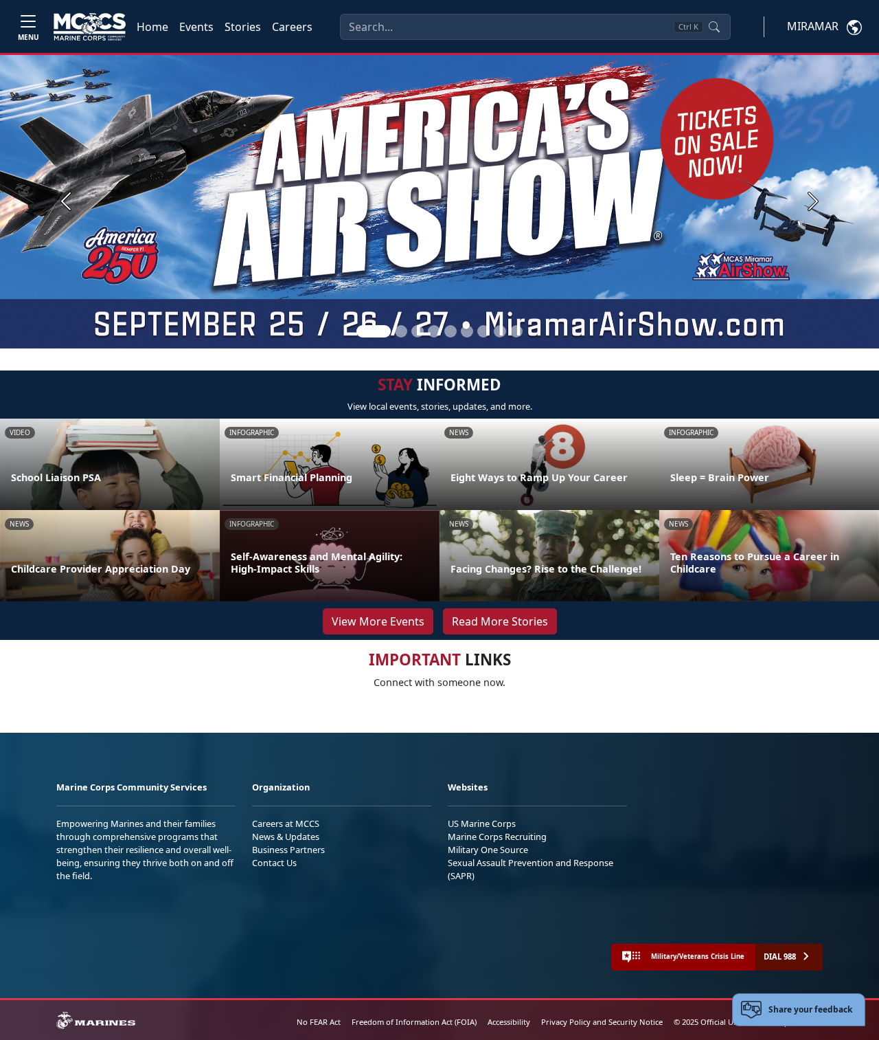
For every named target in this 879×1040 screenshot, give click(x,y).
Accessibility (509, 1022)
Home (152, 26)
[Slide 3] (417, 331)
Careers (292, 26)
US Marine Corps (482, 823)
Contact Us (274, 862)
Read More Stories (500, 621)
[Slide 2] (401, 331)
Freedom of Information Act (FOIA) (414, 1022)
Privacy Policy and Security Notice (602, 1022)
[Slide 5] (450, 331)
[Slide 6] (467, 331)
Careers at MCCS (285, 823)
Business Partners (288, 849)
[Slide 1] (373, 331)
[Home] (90, 27)
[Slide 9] (516, 331)
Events (196, 26)
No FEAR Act (319, 1022)
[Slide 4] (434, 331)
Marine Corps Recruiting (497, 836)
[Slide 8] (500, 331)
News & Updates (285, 836)
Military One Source (488, 849)
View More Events (378, 621)
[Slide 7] (483, 331)
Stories (243, 26)
